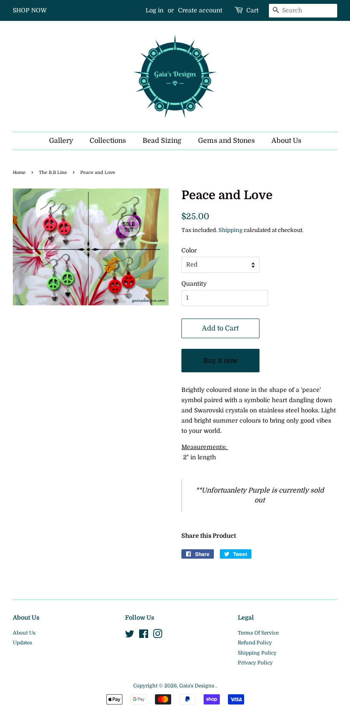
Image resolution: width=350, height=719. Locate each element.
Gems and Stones (226, 141)
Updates (22, 643)
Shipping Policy (257, 653)
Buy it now (220, 361)
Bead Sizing (162, 141)
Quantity (194, 283)
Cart (252, 10)
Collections (108, 141)
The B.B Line (53, 172)
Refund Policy (255, 643)
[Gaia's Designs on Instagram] (157, 636)
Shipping (230, 230)
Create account (200, 10)
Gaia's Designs (197, 686)
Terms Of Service (258, 633)
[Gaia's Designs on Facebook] (144, 636)
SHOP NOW (30, 10)
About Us (286, 141)
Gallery (61, 141)
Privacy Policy (255, 663)
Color (189, 250)
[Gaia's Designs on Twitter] (129, 636)
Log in (154, 10)
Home (19, 172)
